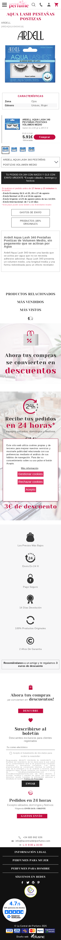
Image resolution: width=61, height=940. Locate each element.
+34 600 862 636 (32, 837)
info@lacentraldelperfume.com (33, 840)
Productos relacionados (30, 294)
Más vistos (30, 310)
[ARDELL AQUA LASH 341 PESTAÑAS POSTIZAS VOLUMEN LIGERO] (14, 151)
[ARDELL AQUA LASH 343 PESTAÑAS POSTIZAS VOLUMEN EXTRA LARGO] (31, 151)
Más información (29, 468)
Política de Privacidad (33, 779)
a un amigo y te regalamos (30, 664)
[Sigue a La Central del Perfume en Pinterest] (38, 883)
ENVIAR (30, 783)
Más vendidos (30, 302)
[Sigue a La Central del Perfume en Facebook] (22, 883)
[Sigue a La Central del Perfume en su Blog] (33, 883)
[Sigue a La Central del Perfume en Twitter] (27, 883)
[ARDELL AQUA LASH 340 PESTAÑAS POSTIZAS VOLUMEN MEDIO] (5, 151)
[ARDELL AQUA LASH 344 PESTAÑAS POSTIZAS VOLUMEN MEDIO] (22, 151)
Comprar (44, 137)
